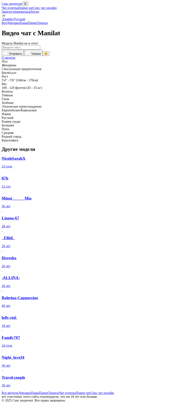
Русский (19, 19)
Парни (32, 23)
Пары (24, 23)
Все (4, 23)
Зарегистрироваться (16, 11)
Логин (34, 11)
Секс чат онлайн (45, 8)
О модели (8, 57)
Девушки (13, 23)
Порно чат (25, 8)
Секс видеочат (12, 3)
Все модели (10, 393)
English (7, 19)
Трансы (42, 23)
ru (3, 15)
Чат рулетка (10, 8)
